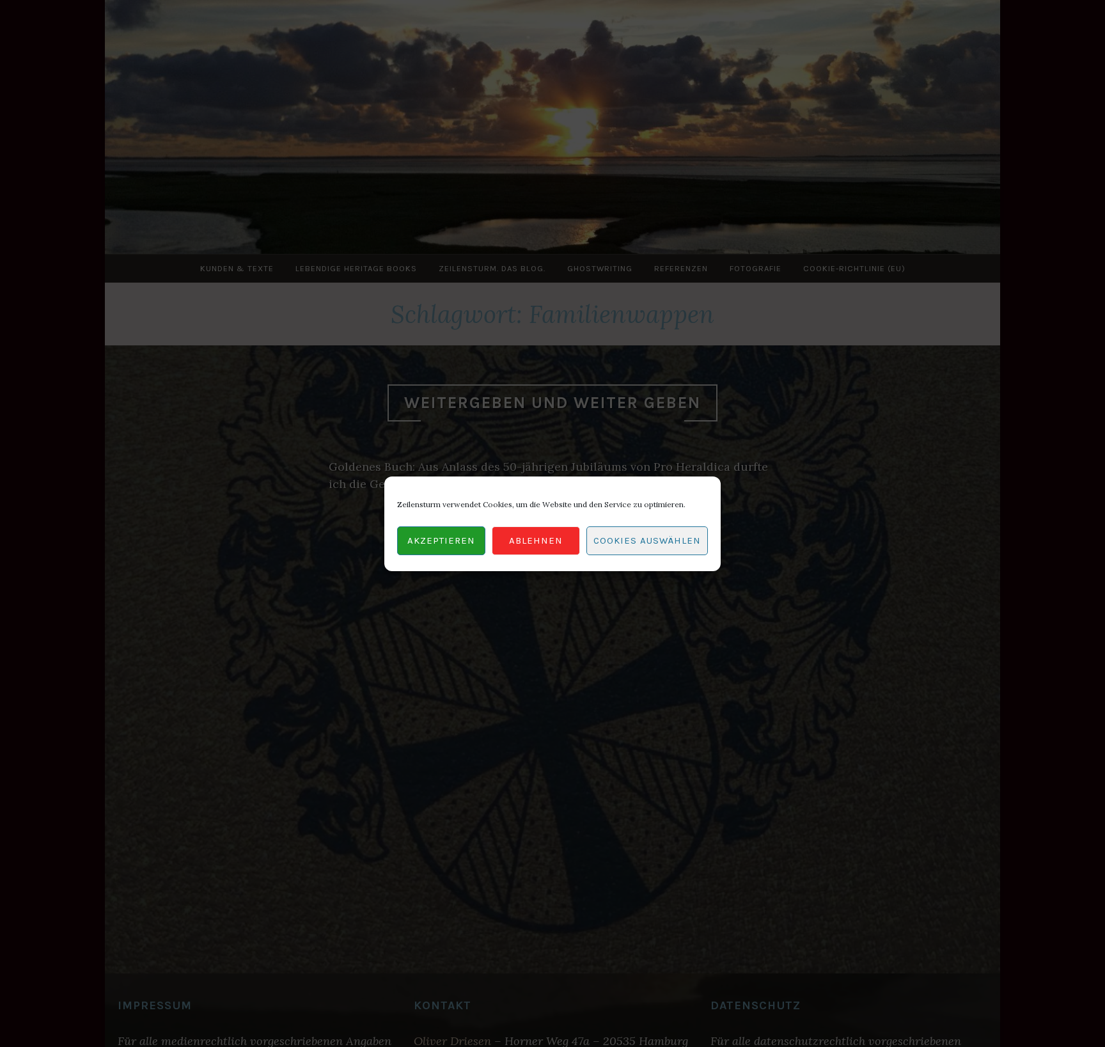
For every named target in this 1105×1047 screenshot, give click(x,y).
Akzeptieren (441, 540)
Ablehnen (536, 540)
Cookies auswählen (647, 540)
